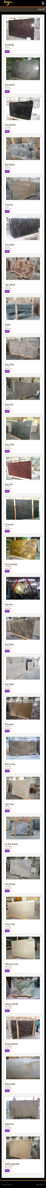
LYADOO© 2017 (40, 1184)
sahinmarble (13, 3)
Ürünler (40, 9)
